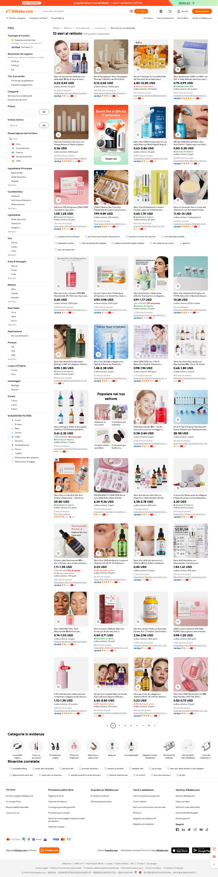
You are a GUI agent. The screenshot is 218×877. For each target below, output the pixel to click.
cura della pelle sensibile (174, 237)
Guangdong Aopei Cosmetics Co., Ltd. (151, 443)
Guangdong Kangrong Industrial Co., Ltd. (151, 512)
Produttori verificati (100, 796)
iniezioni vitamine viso (118, 775)
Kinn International (62, 514)
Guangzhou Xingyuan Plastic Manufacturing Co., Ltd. (71, 158)
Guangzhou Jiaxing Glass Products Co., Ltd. (111, 93)
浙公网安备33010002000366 (157, 872)
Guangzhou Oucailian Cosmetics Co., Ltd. (111, 512)
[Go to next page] (154, 725)
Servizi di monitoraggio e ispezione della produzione (66, 819)
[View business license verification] (135, 872)
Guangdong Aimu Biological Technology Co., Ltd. (191, 161)
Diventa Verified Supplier (187, 813)
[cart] (170, 12)
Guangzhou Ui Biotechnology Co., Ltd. (71, 310)
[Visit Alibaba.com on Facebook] (177, 829)
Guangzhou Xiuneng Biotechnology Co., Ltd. (71, 93)
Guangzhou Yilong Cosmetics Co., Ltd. (151, 378)
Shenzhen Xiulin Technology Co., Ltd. (190, 443)
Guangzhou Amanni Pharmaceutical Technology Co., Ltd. (71, 449)
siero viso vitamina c (162, 775)
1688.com (78, 863)
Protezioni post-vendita (59, 813)
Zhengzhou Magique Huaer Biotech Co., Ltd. (191, 310)
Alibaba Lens (21, 850)
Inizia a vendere (183, 801)
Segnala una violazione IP (144, 818)
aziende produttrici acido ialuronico (86, 775)
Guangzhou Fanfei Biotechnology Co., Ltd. (191, 95)
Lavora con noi (12, 813)
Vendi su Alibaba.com (185, 796)
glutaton (186, 243)
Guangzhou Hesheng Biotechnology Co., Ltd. (151, 95)
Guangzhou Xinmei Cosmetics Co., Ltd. (111, 224)
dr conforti (140, 775)
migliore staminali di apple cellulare (129, 243)
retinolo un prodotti (115, 769)
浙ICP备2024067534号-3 (184, 872)
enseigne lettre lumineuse (68, 237)
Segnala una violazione (143, 824)
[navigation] (28, 377)
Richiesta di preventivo (101, 801)
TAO (132, 863)
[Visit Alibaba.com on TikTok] (207, 829)
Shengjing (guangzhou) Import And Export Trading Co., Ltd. (191, 378)
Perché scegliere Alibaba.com (19, 796)
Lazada (109, 863)
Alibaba (56, 28)
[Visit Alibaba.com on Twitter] (189, 829)
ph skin (182, 775)
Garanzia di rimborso (57, 801)
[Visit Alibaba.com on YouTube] (201, 829)
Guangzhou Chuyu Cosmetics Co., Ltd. (151, 315)
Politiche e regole (56, 827)
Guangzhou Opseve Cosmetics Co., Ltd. (111, 378)
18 (149, 726)
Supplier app (111, 850)
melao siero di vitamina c (52, 775)
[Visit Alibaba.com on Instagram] (195, 829)
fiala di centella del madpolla (94, 243)
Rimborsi (137, 813)
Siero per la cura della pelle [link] (123, 28)
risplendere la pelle (66, 243)
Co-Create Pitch (13, 801)
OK (44, 112)
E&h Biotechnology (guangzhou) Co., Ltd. (191, 577)
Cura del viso (100, 28)
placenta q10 (67, 769)
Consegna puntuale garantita (61, 807)
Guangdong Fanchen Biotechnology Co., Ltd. (71, 582)
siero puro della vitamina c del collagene (187, 769)
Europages (152, 863)
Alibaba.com (162, 850)
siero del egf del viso (66, 250)
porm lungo (156, 769)
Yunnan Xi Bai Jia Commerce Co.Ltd (70, 380)
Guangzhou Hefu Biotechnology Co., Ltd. (71, 226)
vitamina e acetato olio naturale (142, 237)
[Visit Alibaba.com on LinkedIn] (183, 829)
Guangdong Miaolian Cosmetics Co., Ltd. (151, 577)
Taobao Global (121, 863)
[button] (131, 11)
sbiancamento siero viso (23, 775)
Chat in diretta (139, 801)
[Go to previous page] (107, 725)
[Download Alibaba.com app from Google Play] (202, 850)
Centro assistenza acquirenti (146, 796)
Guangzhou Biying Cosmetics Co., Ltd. (111, 579)
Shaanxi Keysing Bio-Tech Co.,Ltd (149, 226)
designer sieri (137, 769)
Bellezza (67, 28)
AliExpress (66, 863)
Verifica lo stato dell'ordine (188, 807)
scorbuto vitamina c (90, 769)
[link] (214, 849)
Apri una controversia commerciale (149, 807)
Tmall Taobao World (94, 863)
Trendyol (141, 863)
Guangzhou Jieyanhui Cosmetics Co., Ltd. (191, 514)
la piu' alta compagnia (44, 769)
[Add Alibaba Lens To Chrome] (49, 850)
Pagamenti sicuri (56, 796)
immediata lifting (20, 769)
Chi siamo (10, 789)
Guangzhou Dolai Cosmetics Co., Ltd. (151, 158)
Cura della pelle (83, 28)
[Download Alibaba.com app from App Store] (180, 850)
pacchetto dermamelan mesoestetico (104, 237)
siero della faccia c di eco (163, 243)
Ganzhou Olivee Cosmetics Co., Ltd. (110, 310)
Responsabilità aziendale (17, 807)
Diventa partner (183, 818)
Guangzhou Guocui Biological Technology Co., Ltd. (191, 224)
